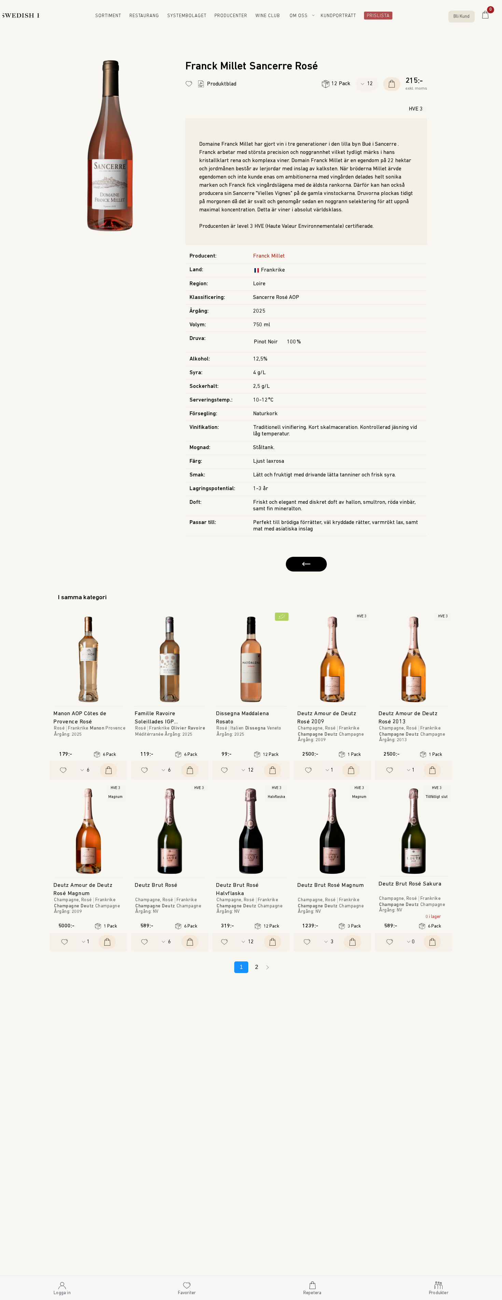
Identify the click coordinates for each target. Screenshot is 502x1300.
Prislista (376, 16)
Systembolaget (190, 16)
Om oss (300, 16)
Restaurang (149, 16)
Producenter (233, 16)
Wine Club (270, 16)
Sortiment (113, 16)
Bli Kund (462, 16)
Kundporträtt (340, 16)
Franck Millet (269, 256)
